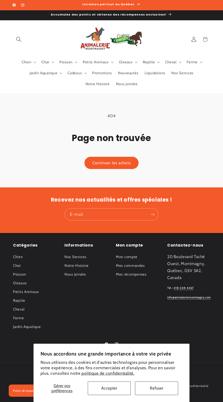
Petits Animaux (26, 292)
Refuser (156, 388)
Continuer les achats (111, 162)
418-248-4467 (184, 288)
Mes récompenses (131, 274)
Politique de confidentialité (190, 386)
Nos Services (75, 257)
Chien (18, 257)
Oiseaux (20, 283)
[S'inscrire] (152, 214)
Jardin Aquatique (27, 326)
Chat (17, 265)
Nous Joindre (75, 274)
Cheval (18, 309)
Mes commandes (130, 265)
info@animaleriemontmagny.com (189, 297)
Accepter (109, 388)
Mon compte (126, 257)
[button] (19, 39)
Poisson (19, 274)
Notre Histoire (76, 265)
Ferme (18, 318)
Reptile (19, 300)
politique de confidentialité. (107, 373)
